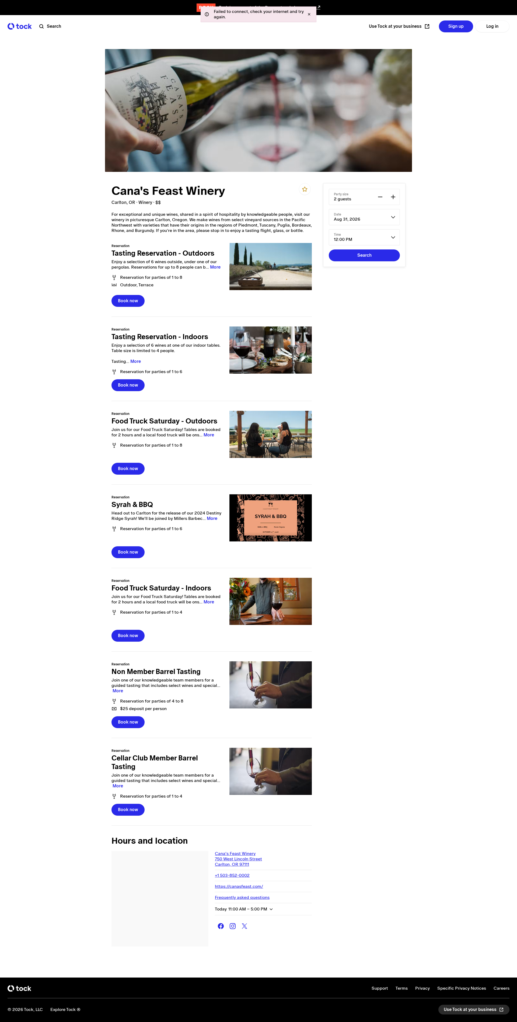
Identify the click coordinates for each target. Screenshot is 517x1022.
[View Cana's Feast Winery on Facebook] (221, 926)
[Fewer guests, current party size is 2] (380, 196)
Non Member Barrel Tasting (156, 672)
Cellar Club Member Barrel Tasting (154, 762)
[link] (270, 266)
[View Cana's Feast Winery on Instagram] (233, 926)
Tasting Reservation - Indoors (159, 337)
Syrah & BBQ (132, 504)
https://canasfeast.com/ (239, 886)
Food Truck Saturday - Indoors (161, 588)
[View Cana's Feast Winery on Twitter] (244, 926)
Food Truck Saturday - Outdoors (164, 421)
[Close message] (309, 14)
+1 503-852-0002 (232, 875)
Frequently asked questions (242, 897)
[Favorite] (305, 189)
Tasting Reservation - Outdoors (162, 253)
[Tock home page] (20, 26)
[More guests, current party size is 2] (393, 196)
